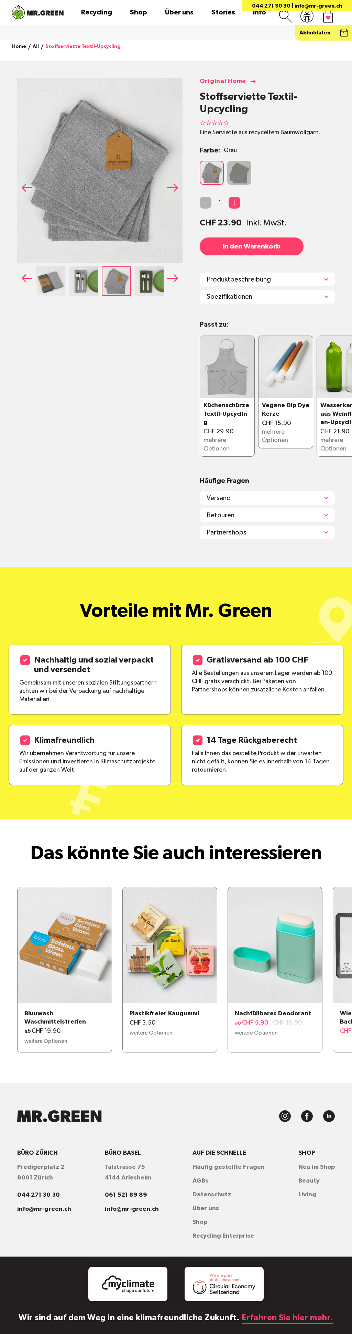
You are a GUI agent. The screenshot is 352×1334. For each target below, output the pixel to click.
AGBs (200, 1181)
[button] (175, 187)
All (36, 46)
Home (19, 46)
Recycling (96, 12)
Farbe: (218, 150)
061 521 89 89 (126, 1195)
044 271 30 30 (271, 6)
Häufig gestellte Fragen (228, 1167)
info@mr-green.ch (318, 6)
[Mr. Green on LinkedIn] (329, 1116)
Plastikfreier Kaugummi (164, 1013)
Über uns (179, 12)
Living (307, 1195)
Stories (223, 12)
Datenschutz (211, 1195)
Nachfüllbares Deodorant (273, 1013)
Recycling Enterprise (223, 1236)
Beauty (309, 1181)
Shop (138, 12)
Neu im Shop (316, 1167)
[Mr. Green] (38, 12)
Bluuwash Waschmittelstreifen (55, 1017)
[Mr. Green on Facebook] (307, 1116)
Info (259, 12)
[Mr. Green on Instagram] (285, 1116)
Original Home (223, 81)
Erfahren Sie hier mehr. (287, 1318)
